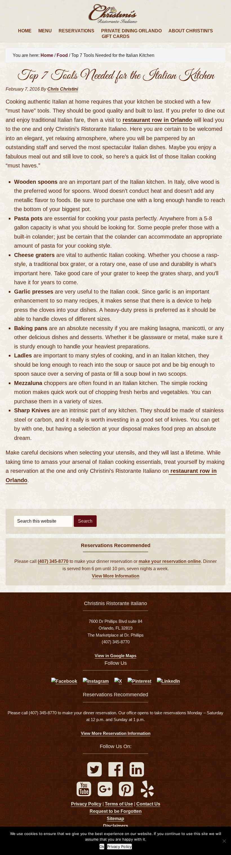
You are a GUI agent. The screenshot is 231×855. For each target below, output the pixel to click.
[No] (224, 841)
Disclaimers (115, 825)
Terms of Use (119, 804)
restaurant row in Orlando (157, 120)
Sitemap (115, 818)
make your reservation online (170, 561)
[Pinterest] (126, 793)
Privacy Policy (86, 804)
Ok (102, 846)
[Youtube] (84, 793)
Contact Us (148, 804)
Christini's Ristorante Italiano (115, 14)
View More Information (115, 576)
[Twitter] (95, 773)
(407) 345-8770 (53, 561)
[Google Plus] (105, 793)
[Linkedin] (137, 773)
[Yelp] (147, 793)
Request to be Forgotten (116, 811)
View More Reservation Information (115, 733)
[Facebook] (116, 773)
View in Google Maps (115, 655)
